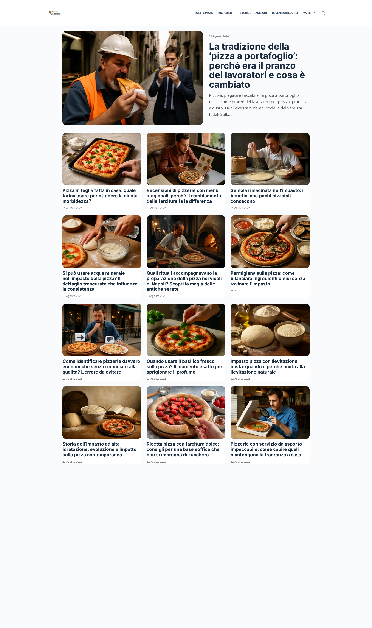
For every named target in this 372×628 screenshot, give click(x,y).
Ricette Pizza (203, 12)
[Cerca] (323, 13)
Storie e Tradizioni (253, 12)
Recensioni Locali (285, 12)
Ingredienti (226, 12)
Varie (307, 12)
